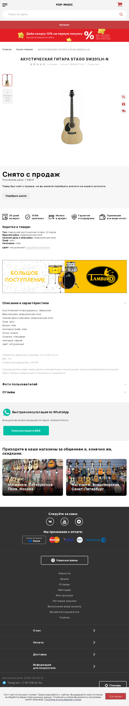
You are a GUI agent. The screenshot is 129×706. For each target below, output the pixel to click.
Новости (65, 573)
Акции (64, 579)
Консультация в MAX (26, 430)
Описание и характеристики (25, 303)
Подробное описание (37, 247)
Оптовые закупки (64, 601)
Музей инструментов (64, 612)
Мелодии (64, 590)
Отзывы (8, 392)
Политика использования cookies (63, 699)
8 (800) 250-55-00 (33, 677)
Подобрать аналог (16, 195)
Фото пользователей (19, 384)
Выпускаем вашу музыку (64, 606)
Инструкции (64, 595)
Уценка (64, 617)
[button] (4, 477)
